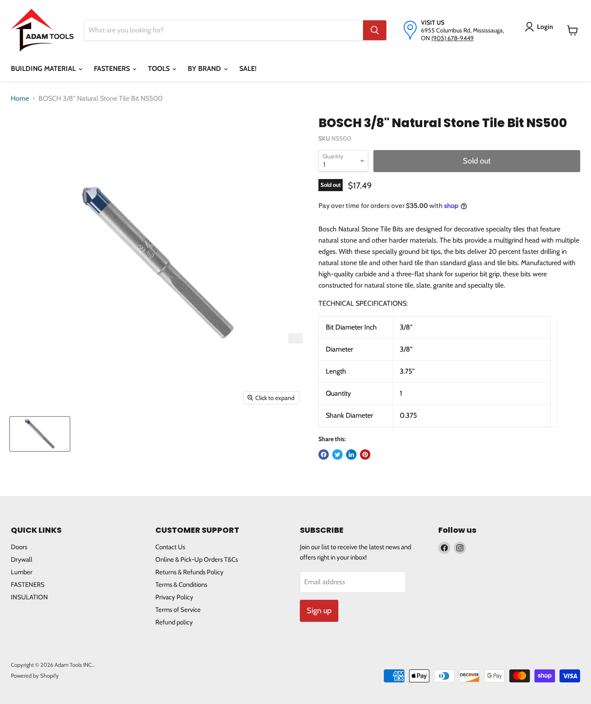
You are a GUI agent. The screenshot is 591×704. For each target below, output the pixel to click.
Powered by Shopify (35, 675)
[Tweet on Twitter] (337, 454)
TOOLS (159, 68)
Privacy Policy (174, 597)
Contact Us (170, 547)
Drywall (21, 559)
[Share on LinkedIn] (351, 454)
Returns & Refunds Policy (189, 572)
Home (20, 98)
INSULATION (29, 597)
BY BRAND (205, 68)
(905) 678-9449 (452, 38)
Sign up (319, 610)
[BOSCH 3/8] (40, 434)
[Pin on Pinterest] (365, 454)
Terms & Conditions (181, 585)
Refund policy (174, 622)
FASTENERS (113, 68)
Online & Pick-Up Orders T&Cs (196, 559)
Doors (19, 547)
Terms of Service (178, 610)
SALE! (248, 68)
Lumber (21, 572)
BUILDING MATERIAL (44, 68)
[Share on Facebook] (323, 454)
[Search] (374, 30)
